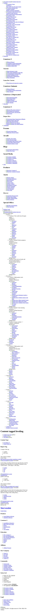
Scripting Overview (15, 64)
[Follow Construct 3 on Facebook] (11, 162)
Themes (12, 187)
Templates (12, 186)
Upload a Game (14, 143)
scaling (4, 498)
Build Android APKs (16, 73)
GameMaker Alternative (8, 523)
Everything (6, 442)
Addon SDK (14, 66)
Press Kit (5, 555)
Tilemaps (11, 189)
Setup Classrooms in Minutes (18, 119)
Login (8, 209)
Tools (10, 190)
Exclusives (11, 199)
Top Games (13, 138)
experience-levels (7, 496)
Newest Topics (15, 132)
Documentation (6, 526)
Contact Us (8, 426)
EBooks (12, 180)
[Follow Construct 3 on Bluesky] (11, 160)
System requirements (16, 63)
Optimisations (16, 76)
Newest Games (13, 139)
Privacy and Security (15, 112)
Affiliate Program (7, 547)
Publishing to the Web (17, 72)
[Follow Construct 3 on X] (10, 159)
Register (5, 209)
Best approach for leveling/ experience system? (11, 459)
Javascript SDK (13, 101)
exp (4, 470)
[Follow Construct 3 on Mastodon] (11, 163)
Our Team (5, 554)
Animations (13, 179)
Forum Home (13, 131)
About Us (5, 553)
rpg (4, 471)
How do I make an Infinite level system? (10, 486)
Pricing (5, 525)
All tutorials (12, 77)
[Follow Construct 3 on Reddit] (11, 156)
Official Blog (15, 149)
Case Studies (6, 529)
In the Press (6, 557)
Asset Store (9, 375)
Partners (5, 540)
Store (4, 164)
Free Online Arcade (7, 569)
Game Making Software (8, 516)
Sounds (14, 185)
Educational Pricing (13, 121)
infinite (4, 497)
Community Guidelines (8, 570)
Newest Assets (14, 195)
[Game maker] (12, 212)
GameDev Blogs (7, 567)
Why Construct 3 (7, 534)
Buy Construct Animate (14, 171)
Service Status (6, 604)
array (4, 469)
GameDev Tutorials (7, 566)
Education (5, 103)
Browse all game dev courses (15, 83)
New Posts (12, 151)
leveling (5, 467)
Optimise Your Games (23, 302)
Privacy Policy (6, 601)
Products (5, 3)
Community (6, 125)
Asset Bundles (14, 205)
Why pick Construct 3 (15, 109)
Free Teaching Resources (9, 537)
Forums (8, 389)
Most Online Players (15, 142)
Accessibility (6, 603)
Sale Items (11, 206)
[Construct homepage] (12, 1)
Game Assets (6, 563)
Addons (12, 177)
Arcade (8, 401)
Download (14, 97)
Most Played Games (16, 141)
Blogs (7, 417)
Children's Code (7, 602)
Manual (12, 62)
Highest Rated (14, 198)
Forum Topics (7, 444)
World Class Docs (15, 120)
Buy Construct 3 (13, 170)
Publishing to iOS (14, 75)
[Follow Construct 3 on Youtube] (11, 158)
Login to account (14, 427)
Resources (5, 56)
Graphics (12, 184)
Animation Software (7, 517)
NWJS (13, 98)
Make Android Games (23, 300)
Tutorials (11, 91)
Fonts (10, 181)
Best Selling (13, 197)
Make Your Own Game (8, 524)
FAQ (11, 113)
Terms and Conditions (8, 599)
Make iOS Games (22, 301)
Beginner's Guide (13, 71)
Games (11, 182)
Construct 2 (15, 322)
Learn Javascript (7, 538)
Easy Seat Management (8, 536)
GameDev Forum (7, 565)
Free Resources (15, 111)
